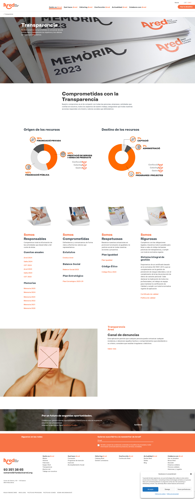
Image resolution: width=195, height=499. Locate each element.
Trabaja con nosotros (50, 471)
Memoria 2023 (29, 297)
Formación (71, 458)
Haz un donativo (173, 458)
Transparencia (47, 467)
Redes (146, 460)
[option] (97, 50)
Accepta (150, 489)
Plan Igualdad (107, 260)
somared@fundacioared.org (18, 472)
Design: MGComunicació (64, 492)
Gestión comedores (101, 460)
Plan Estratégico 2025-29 (73, 281)
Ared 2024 (28, 258)
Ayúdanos (138, 425)
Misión (45, 458)
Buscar (177, 2)
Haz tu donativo (186, 7)
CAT (185, 3)
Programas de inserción (76, 460)
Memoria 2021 (29, 305)
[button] (191, 474)
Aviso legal (22, 492)
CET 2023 (28, 277)
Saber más (112, 349)
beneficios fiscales (70, 425)
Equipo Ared (47, 465)
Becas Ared (172, 460)
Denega (167, 489)
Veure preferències (184, 489)
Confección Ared (124, 458)
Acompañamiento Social (76, 465)
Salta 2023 (28, 273)
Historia (45, 460)
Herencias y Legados (175, 469)
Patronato (46, 463)
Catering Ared (99, 458)
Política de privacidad (173, 494)
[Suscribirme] (155, 442)
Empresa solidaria (174, 465)
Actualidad (119, 7)
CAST (189, 3)
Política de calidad (148, 298)
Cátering (85, 7)
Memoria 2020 (29, 308)
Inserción (71, 463)
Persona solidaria (173, 467)
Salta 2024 (28, 261)
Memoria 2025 (29, 288)
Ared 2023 (28, 269)
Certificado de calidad (149, 294)
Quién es (55, 7)
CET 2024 (28, 265)
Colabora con (137, 7)
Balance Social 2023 (71, 269)
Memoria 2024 (29, 292)
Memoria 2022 (29, 301)
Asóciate (171, 463)
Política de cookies (160, 494)
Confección (102, 7)
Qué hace (70, 7)
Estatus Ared (68, 258)
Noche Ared (148, 458)
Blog (145, 463)
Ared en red (46, 469)
